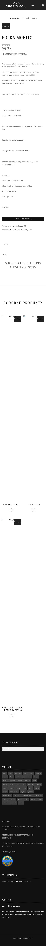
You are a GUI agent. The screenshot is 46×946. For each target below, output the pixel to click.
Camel (31, 773)
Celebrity (38, 773)
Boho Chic (13, 230)
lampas (20, 780)
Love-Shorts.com (16, 5)
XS (24, 18)
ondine (11, 788)
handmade (28, 777)
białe (4, 773)
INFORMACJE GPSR (8, 851)
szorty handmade (16, 226)
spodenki (30, 792)
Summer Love (38, 795)
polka (20, 230)
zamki (14, 803)
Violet (30, 230)
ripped (5, 792)
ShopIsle (16, 938)
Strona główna (15, 18)
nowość (39, 784)
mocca (18, 784)
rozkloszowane (14, 792)
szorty (25, 230)
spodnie (16, 795)
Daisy (11, 777)
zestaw (21, 803)
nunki (5, 788)
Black (10, 773)
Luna (34, 780)
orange (18, 788)
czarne (5, 777)
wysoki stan (6, 803)
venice (20, 799)
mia (11, 784)
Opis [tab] (6, 244)
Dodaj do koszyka (24, 219)
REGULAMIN (6, 821)
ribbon (37, 788)
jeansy (36, 777)
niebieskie (31, 784)
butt (25, 773)
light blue (27, 780)
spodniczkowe (7, 795)
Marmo (5, 784)
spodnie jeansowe (27, 795)
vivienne (33, 799)
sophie (23, 792)
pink (25, 788)
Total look (12, 799)
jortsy (4, 780)
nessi (24, 784)
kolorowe (12, 780)
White (40, 799)
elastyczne (19, 777)
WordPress (29, 938)
